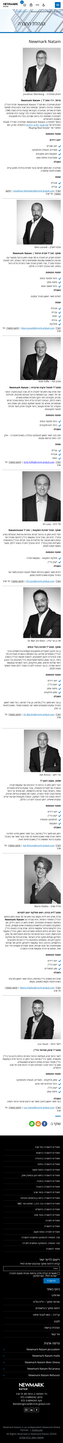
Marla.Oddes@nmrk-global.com (37, 987)
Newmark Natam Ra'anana (43, 1368)
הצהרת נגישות (52, 1327)
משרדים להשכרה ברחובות (48, 1152)
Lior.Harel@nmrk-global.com (39, 1107)
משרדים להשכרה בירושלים (47, 1209)
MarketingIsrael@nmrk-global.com (31, 1403)
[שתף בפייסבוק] (44, 1124)
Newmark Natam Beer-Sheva (42, 1362)
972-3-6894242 (28, 1397)
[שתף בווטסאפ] (32, 1124)
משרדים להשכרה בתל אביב (47, 1147)
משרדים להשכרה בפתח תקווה (46, 1169)
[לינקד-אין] (31, 1410)
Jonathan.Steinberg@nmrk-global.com (33, 190)
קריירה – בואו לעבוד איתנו (46, 1314)
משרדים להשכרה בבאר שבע (47, 1192)
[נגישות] (44, 5)
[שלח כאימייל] (38, 1124)
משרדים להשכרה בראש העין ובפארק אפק (41, 1175)
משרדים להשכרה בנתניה (48, 1181)
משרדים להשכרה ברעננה (48, 1186)
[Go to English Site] (37, 5)
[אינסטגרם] (26, 1410)
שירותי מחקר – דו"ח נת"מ (46, 1302)
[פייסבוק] (37, 1410)
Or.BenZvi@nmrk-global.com (38, 714)
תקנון (57, 1321)
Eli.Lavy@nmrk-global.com (40, 581)
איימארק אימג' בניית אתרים (32, 1437)
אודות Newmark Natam (41, 11)
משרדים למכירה (52, 1220)
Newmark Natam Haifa (46, 1355)
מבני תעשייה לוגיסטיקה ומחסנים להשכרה (40, 1237)
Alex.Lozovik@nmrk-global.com (37, 328)
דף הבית (57, 11)
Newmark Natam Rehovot (44, 1375)
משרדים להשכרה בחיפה (48, 1164)
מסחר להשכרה (53, 1248)
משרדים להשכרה (52, 1226)
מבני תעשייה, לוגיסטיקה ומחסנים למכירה (41, 1243)
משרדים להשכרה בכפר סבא (47, 1214)
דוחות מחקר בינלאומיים (48, 1308)
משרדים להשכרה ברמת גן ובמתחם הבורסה (40, 1197)
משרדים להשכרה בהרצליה (47, 1158)
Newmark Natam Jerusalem (43, 1349)
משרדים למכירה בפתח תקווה (46, 1231)
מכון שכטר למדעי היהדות (37, 124)
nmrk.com (37, 1430)
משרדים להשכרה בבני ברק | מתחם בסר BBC (39, 1203)
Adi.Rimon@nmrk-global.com (38, 845)
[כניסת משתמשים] (31, 5)
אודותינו (56, 1295)
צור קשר (55, 1334)
